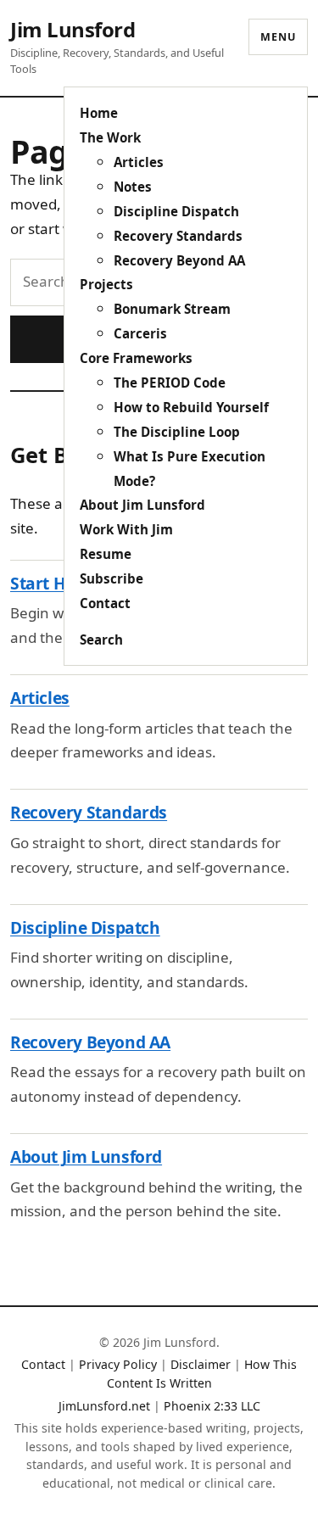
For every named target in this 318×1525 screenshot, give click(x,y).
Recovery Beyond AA (179, 260)
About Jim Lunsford (142, 504)
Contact (105, 603)
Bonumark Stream (172, 308)
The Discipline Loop (177, 431)
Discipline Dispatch (176, 211)
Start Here (50, 583)
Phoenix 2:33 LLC (212, 1406)
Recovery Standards (178, 235)
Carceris (140, 333)
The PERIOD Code (170, 382)
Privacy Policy (118, 1364)
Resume (105, 553)
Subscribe (111, 578)
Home (99, 112)
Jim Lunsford (72, 29)
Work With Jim (126, 529)
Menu (277, 37)
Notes (133, 186)
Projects (106, 284)
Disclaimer (200, 1364)
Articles (139, 162)
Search (101, 639)
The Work (110, 137)
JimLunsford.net (104, 1406)
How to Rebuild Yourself (191, 407)
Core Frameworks (136, 357)
